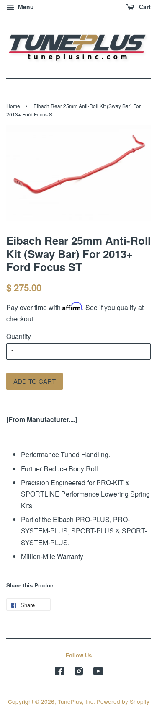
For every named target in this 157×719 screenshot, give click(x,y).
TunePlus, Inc (75, 701)
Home (13, 105)
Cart (144, 7)
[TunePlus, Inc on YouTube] (98, 672)
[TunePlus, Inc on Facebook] (59, 672)
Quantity (18, 336)
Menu (25, 7)
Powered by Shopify (123, 701)
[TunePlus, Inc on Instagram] (78, 672)
